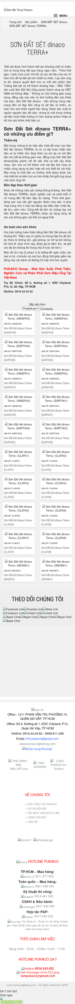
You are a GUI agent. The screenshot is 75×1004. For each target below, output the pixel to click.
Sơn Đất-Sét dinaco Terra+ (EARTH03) (55, 440)
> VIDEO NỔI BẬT (36, 817)
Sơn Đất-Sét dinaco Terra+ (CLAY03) (18, 495)
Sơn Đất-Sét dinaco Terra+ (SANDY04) (55, 330)
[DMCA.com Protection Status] (11, 1001)
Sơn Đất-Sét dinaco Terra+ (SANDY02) (55, 385)
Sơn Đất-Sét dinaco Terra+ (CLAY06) (55, 522)
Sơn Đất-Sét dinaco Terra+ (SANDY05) (18, 330)
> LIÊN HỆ (32, 821)
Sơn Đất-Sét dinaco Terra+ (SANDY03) (18, 413)
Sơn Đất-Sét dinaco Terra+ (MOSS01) (18, 577)
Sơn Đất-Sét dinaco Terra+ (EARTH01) (55, 413)
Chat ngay (6, 995)
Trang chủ (15, 22)
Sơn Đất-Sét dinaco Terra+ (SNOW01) (55, 577)
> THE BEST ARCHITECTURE (42, 813)
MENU (63, 15)
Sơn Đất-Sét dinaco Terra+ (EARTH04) (55, 358)
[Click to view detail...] (19, 316)
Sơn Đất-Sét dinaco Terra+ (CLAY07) (18, 550)
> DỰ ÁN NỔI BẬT (36, 808)
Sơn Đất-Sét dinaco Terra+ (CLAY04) (55, 495)
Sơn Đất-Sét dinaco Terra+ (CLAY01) (18, 467)
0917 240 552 (8, 991)
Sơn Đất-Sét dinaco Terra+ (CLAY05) (18, 522)
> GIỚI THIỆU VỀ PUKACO (41, 804)
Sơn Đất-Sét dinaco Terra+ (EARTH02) (18, 440)
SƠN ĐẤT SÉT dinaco (54, 22)
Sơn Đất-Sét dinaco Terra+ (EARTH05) (18, 358)
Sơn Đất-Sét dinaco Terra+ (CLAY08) (55, 550)
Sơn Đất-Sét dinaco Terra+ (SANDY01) (18, 385)
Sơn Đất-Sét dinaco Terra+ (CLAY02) (55, 467)
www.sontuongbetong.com (37, 744)
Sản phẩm (31, 22)
